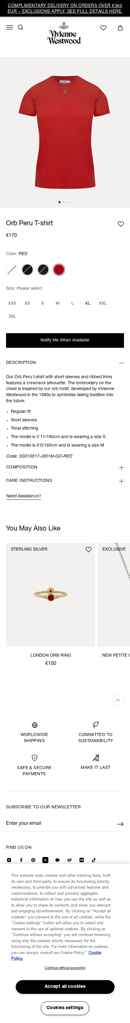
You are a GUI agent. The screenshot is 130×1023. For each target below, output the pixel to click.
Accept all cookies (65, 987)
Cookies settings (65, 1008)
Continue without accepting (65, 968)
